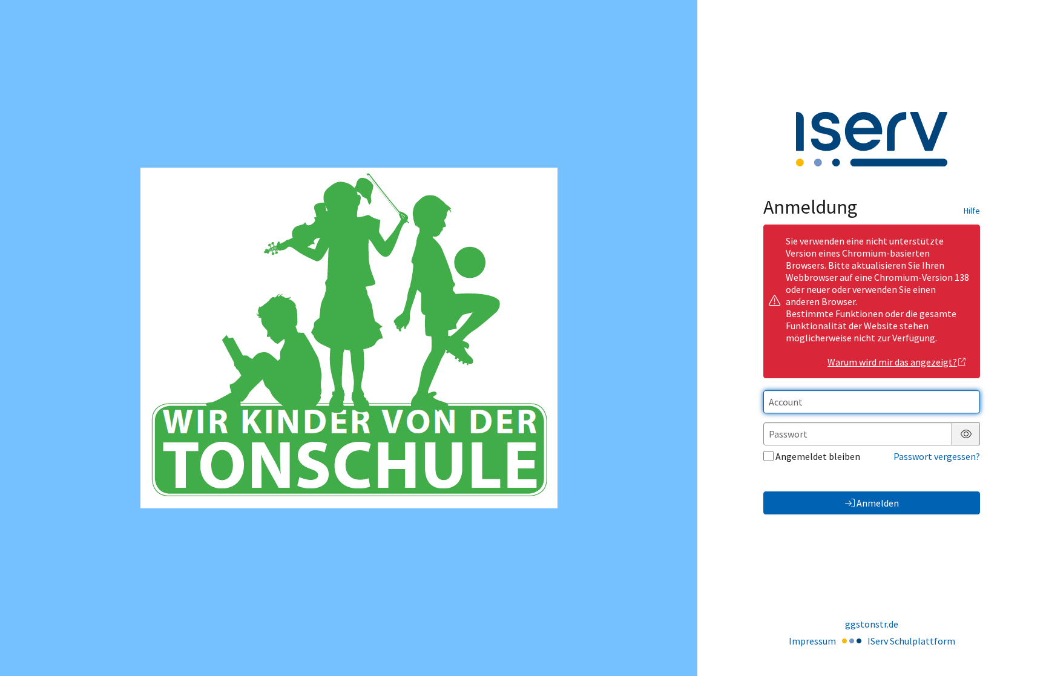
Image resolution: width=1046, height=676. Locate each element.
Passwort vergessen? (936, 456)
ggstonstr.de (871, 624)
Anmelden (878, 503)
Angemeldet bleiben (817, 456)
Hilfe (972, 210)
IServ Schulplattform (911, 641)
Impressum (812, 641)
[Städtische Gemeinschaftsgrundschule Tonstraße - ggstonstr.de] (349, 338)
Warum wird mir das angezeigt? (892, 362)
